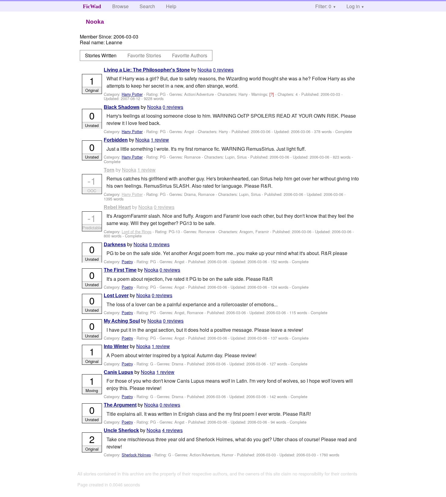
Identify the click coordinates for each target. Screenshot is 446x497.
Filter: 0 (323, 6)
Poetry (127, 261)
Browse (120, 6)
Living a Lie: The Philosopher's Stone (147, 69)
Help (171, 6)
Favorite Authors (189, 55)
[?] (272, 94)
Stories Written (101, 55)
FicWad (92, 6)
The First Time (120, 270)
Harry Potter (132, 94)
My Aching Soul (122, 321)
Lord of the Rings (136, 231)
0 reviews (223, 69)
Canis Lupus (118, 372)
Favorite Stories (144, 55)
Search (147, 6)
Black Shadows (122, 107)
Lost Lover (116, 295)
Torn (109, 170)
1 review (160, 139)
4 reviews (172, 430)
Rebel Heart (117, 207)
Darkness (115, 244)
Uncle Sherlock (121, 430)
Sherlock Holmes (136, 455)
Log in (353, 6)
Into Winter (116, 346)
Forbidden (116, 140)
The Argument (120, 405)
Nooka (205, 69)
